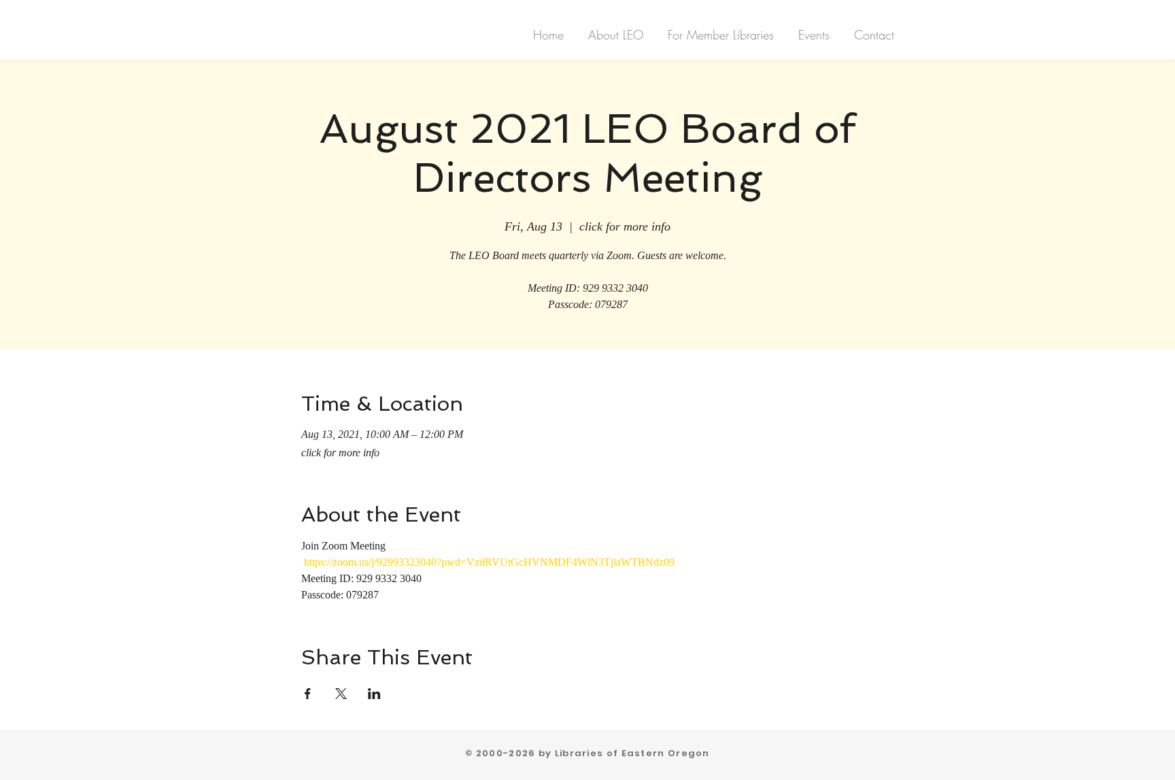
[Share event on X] (341, 693)
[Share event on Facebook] (307, 693)
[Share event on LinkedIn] (374, 693)
